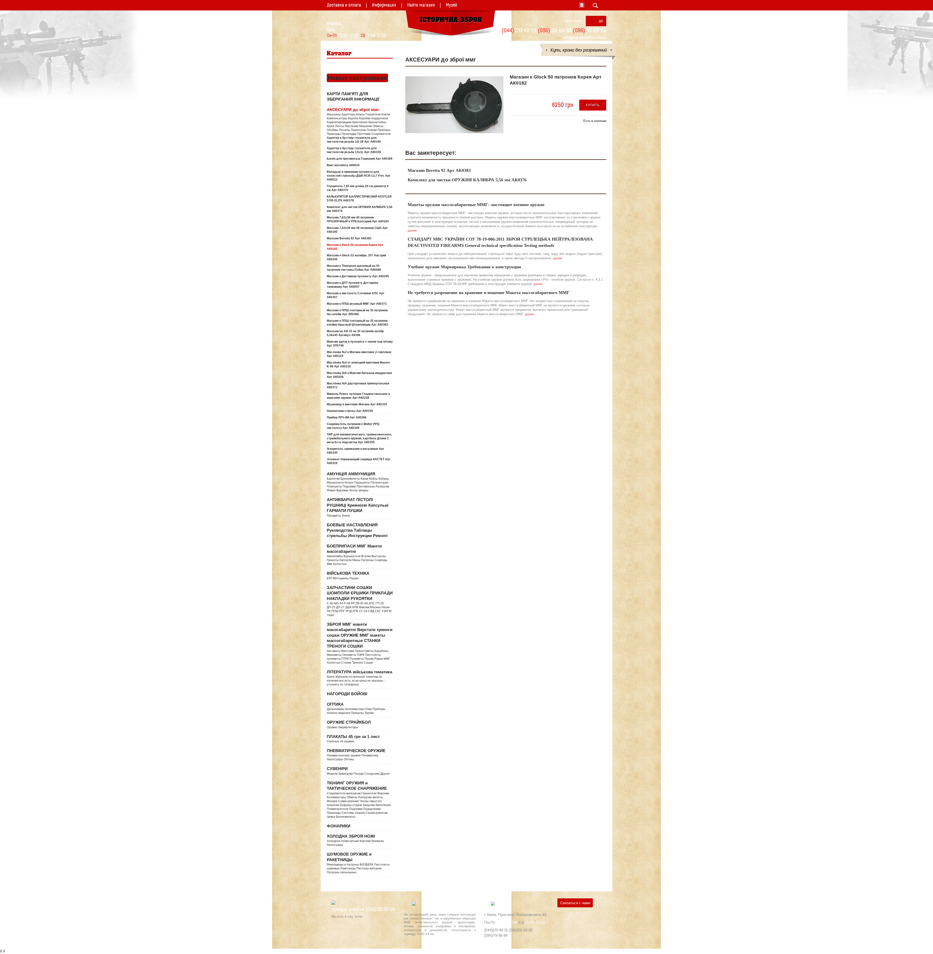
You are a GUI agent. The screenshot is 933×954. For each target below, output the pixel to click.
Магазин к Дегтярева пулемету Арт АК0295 (358, 276)
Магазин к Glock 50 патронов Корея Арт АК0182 (355, 247)
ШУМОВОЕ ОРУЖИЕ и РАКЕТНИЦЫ (358, 863)
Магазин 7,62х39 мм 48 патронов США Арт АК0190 (357, 230)
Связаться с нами (575, 903)
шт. (601, 21)
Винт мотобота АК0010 (343, 165)
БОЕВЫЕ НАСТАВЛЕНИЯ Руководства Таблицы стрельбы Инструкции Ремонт (357, 530)
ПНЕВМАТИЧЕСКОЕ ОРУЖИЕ (356, 754)
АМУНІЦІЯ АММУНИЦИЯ (358, 482)
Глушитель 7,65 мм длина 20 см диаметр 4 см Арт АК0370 (358, 188)
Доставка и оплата (344, 5)
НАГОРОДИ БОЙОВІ (347, 694)
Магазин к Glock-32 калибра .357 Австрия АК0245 (356, 257)
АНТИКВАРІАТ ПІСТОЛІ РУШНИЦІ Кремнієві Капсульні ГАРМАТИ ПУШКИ (358, 507)
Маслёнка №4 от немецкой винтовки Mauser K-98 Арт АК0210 (358, 364)
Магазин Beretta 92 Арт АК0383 (349, 238)
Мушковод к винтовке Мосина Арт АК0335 (357, 404)
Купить (592, 105)
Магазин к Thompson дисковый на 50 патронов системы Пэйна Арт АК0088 (354, 267)
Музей (451, 5)
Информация (384, 5)
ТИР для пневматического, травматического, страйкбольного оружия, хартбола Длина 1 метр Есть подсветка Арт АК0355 (359, 438)
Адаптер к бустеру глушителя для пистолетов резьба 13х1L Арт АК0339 (354, 150)
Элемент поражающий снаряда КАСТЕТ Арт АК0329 (358, 461)
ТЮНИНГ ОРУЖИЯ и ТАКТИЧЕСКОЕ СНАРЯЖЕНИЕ (359, 799)
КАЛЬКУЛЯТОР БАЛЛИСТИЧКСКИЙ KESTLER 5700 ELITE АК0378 (359, 198)
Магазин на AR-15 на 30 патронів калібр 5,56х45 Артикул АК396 (355, 333)
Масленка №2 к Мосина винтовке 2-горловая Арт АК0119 (359, 354)
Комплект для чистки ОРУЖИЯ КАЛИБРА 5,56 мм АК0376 (359, 209)
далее (412, 230)
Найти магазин (421, 5)
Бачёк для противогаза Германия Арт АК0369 (359, 158)
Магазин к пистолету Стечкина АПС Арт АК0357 (355, 295)
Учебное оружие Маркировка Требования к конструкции (464, 266)
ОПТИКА (356, 708)
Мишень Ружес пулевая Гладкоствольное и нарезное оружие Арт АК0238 (358, 395)
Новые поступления (357, 78)
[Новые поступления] (327, 68)
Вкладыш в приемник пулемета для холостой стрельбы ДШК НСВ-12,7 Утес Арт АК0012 (358, 175)
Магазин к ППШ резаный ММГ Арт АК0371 (357, 303)
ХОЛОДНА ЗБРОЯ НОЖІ (355, 840)
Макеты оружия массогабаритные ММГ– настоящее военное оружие (476, 204)
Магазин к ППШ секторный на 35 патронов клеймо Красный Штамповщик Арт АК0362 (357, 322)
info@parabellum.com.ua (584, 37)
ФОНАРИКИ (338, 826)
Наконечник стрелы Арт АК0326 (350, 411)
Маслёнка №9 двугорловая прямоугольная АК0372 (358, 385)
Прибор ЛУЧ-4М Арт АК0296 (346, 417)
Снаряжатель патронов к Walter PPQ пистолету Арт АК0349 (353, 426)
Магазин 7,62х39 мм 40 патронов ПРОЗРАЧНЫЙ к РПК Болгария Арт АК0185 (358, 219)
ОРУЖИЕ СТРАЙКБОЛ (349, 724)
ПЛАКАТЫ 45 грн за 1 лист (353, 738)
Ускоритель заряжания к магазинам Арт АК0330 (355, 450)
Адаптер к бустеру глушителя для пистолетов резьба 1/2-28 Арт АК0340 (354, 139)
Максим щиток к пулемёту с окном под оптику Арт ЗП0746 (360, 343)
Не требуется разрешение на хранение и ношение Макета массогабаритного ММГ (489, 292)
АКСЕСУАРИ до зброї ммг (359, 121)
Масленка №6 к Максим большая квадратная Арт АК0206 (359, 375)
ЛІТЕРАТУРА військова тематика (359, 678)
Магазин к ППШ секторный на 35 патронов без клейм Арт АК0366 (357, 312)
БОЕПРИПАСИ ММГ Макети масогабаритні (357, 555)
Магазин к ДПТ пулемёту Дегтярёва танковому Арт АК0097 (352, 284)
